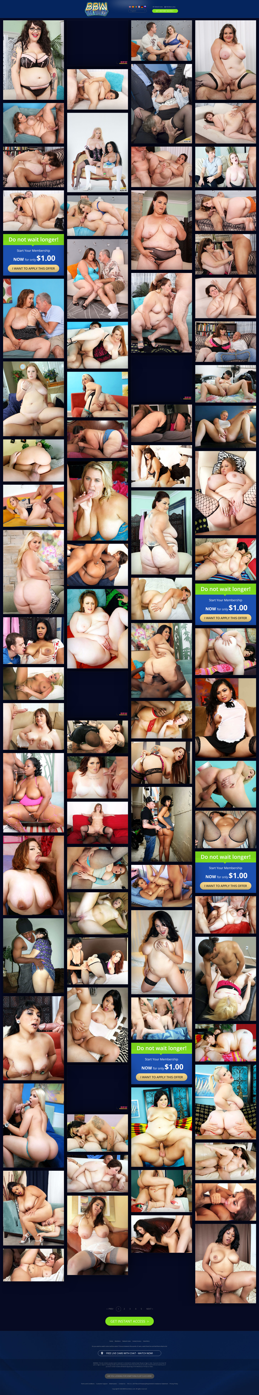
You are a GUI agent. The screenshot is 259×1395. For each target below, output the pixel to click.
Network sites (158, 7)
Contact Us (122, 1384)
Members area (170, 7)
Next (149, 1308)
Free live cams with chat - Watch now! (129, 1353)
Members (118, 1341)
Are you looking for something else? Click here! (129, 1376)
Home (111, 1341)
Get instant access (164, 11)
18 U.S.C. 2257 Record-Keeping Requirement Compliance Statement (147, 1384)
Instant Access (137, 1341)
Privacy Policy (174, 1384)
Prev (110, 1308)
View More (146, 1341)
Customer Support (101, 1384)
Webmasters (113, 1384)
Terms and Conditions (87, 1384)
